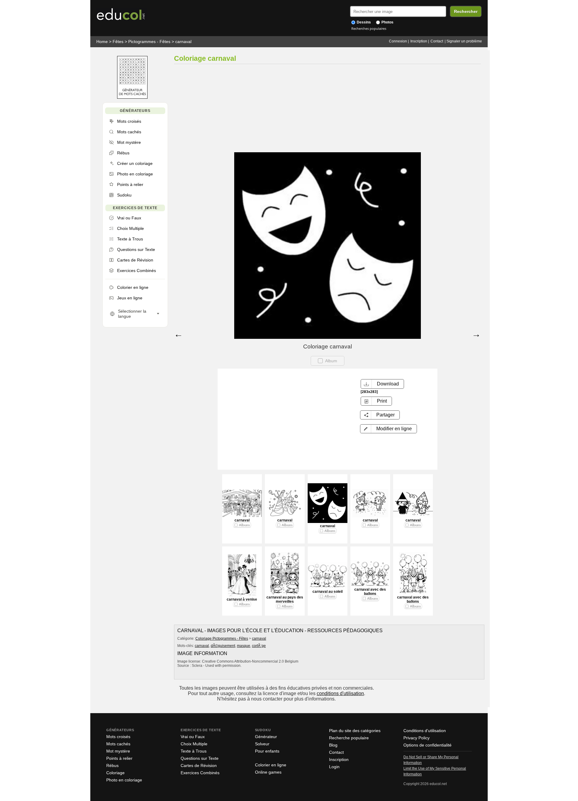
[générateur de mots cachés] (132, 97)
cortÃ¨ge (259, 646)
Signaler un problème (464, 41)
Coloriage (115, 772)
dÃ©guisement (223, 646)
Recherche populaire (349, 737)
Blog (333, 745)
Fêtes (118, 41)
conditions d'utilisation (340, 693)
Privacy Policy (416, 737)
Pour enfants (267, 751)
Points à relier (119, 758)
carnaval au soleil (327, 591)
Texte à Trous (194, 751)
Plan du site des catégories (355, 730)
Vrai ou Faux (193, 736)
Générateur (266, 736)
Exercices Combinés (200, 772)
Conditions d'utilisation (424, 730)
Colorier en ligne (270, 764)
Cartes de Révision (199, 765)
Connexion (398, 41)
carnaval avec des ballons (370, 591)
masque (243, 646)
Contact (436, 41)
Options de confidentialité (427, 745)
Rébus (112, 765)
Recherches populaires (368, 28)
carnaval (183, 41)
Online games (268, 772)
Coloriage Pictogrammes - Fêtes (221, 638)
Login (334, 766)
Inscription (418, 41)
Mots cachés (118, 743)
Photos (387, 22)
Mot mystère (118, 751)
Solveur (262, 743)
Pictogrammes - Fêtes (149, 41)
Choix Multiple (194, 743)
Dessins (363, 22)
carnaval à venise (242, 599)
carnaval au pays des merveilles (284, 599)
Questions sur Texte (200, 758)
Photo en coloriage (124, 780)
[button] (388, 428)
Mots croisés (118, 736)
